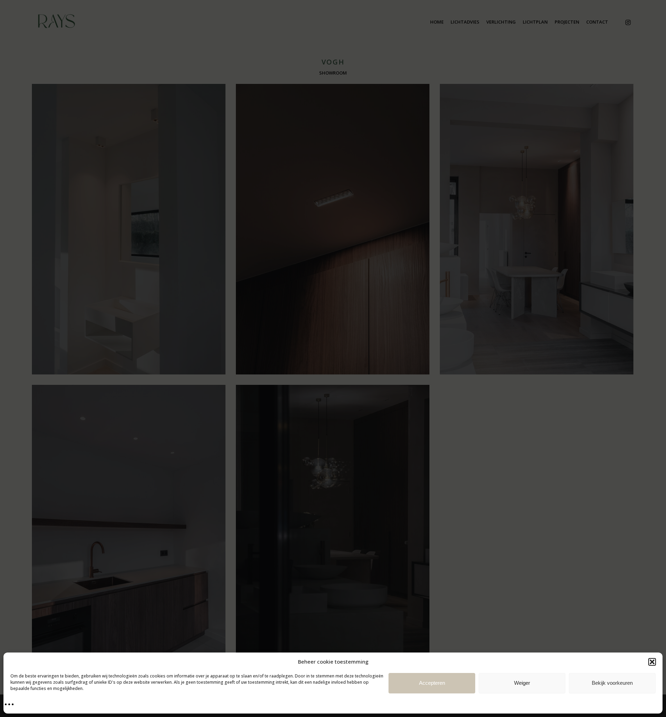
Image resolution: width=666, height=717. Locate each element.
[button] (652, 661)
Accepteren (432, 683)
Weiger (522, 683)
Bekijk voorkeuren (612, 683)
